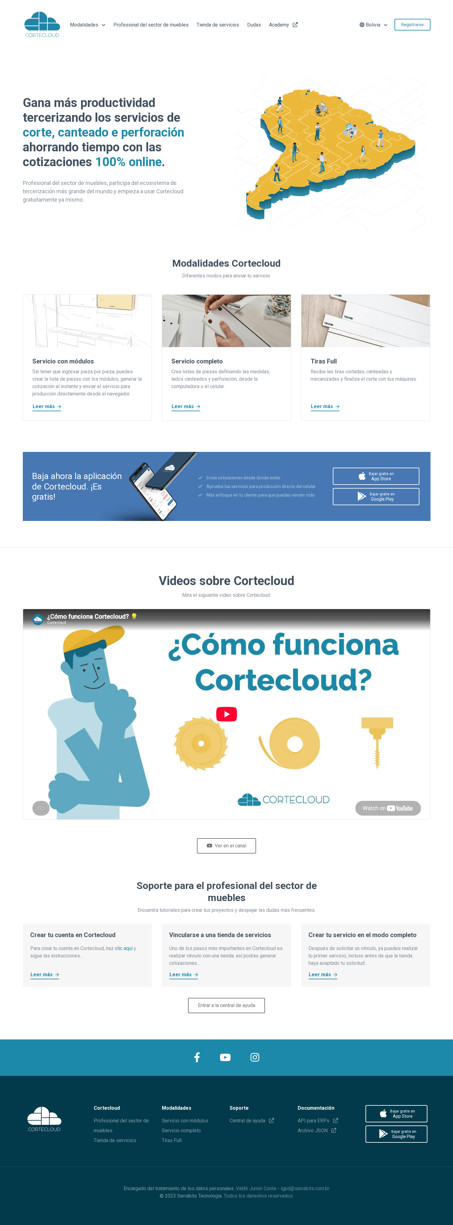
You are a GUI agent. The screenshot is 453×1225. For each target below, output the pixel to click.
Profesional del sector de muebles (151, 25)
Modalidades (85, 25)
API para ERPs (314, 1121)
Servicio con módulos (185, 1121)
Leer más (44, 406)
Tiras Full (172, 1140)
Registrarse (412, 24)
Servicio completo (181, 1130)
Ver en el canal (230, 846)
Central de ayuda (248, 1121)
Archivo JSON (313, 1130)
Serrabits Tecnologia (199, 1196)
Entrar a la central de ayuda (226, 1005)
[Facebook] (197, 1057)
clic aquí (124, 948)
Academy (279, 25)
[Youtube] (225, 1057)
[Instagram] (255, 1057)
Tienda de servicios (218, 25)
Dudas (254, 25)
